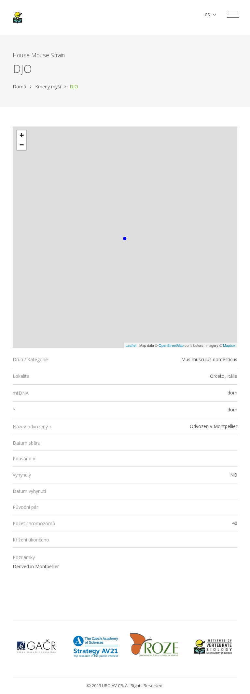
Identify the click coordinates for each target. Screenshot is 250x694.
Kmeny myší (48, 86)
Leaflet (131, 345)
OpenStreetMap (171, 345)
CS (208, 15)
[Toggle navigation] (233, 14)
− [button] (22, 145)
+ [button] (22, 135)
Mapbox (229, 345)
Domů (19, 86)
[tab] (125, 359)
